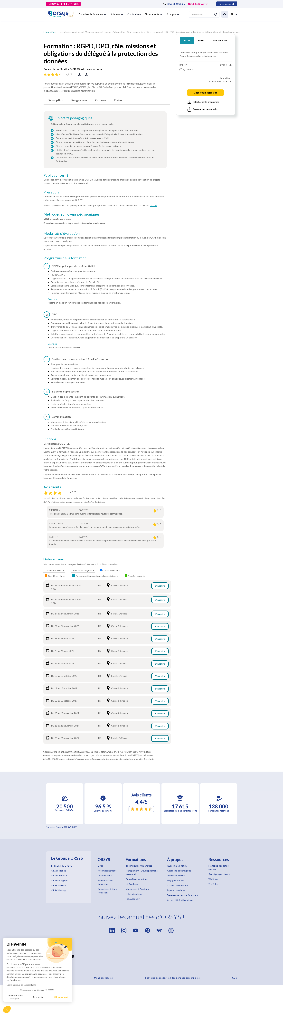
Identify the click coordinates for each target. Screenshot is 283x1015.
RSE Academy (133, 898)
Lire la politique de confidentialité (21, 985)
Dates (118, 100)
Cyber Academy (134, 893)
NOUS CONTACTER (198, 4)
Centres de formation (178, 885)
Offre (100, 865)
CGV (234, 977)
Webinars (213, 879)
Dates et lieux (54, 559)
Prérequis (51, 192)
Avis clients (52, 487)
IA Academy (132, 884)
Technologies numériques (70, 32)
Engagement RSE (176, 880)
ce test (153, 205)
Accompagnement (107, 870)
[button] (7, 1009)
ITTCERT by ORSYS (61, 865)
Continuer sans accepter (15, 997)
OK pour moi (61, 997)
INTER (187, 40)
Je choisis (38, 997)
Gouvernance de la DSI (138, 32)
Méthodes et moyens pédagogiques (71, 214)
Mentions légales (103, 977)
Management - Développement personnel (142, 872)
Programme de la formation (65, 258)
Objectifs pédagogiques (73, 118)
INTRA (201, 40)
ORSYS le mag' (58, 890)
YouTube (213, 884)
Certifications (134, 14)
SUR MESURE (220, 40)
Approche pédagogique (179, 870)
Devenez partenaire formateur (182, 895)
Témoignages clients (219, 874)
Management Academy (137, 889)
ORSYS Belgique (59, 880)
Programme (79, 100)
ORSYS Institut (59, 875)
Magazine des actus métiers (218, 867)
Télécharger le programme (205, 101)
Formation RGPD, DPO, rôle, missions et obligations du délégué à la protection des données (195, 32)
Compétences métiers (137, 879)
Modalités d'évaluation (62, 233)
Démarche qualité (176, 875)
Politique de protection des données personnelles (172, 977)
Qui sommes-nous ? (177, 865)
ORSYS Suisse (58, 885)
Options (100, 100)
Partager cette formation (205, 109)
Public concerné (56, 175)
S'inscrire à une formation (105, 882)
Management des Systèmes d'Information (105, 32)
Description (55, 100)
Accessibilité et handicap (180, 900)
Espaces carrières (176, 890)
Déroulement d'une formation (107, 891)
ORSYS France (58, 870)
